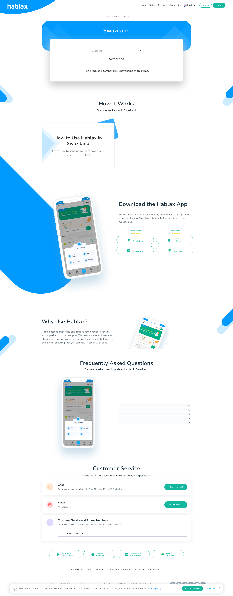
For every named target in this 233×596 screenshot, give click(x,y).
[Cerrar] (220, 588)
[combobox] (122, 533)
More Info (211, 588)
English (191, 5)
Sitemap (100, 569)
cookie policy (154, 588)
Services (162, 5)
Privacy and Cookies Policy (148, 569)
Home (143, 5)
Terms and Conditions (119, 569)
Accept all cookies (192, 588)
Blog (89, 569)
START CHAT (175, 487)
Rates (152, 5)
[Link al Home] (20, 5)
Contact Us (175, 5)
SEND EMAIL (176, 504)
